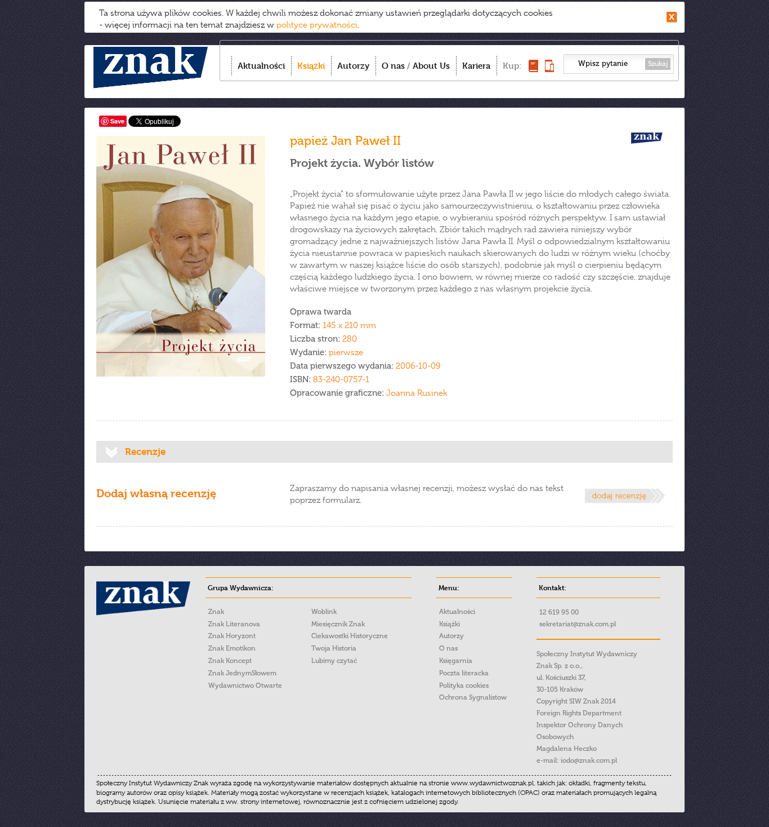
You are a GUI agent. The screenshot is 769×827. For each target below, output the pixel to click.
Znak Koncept (230, 661)
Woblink (324, 612)
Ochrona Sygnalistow (473, 697)
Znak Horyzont (232, 636)
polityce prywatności (316, 25)
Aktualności (261, 65)
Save (117, 121)
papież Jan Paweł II (345, 140)
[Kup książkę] (533, 69)
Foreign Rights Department (579, 713)
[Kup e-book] (549, 69)
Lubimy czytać (334, 661)
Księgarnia (455, 661)
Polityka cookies (464, 685)
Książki (311, 65)
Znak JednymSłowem (242, 673)
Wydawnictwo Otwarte (245, 685)
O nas (393, 65)
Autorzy (353, 65)
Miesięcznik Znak (338, 624)
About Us (431, 65)
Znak (216, 612)
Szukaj (658, 64)
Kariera (476, 65)
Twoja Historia (333, 648)
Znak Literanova (234, 624)
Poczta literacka (464, 673)
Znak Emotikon (232, 648)
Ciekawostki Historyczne (349, 636)
